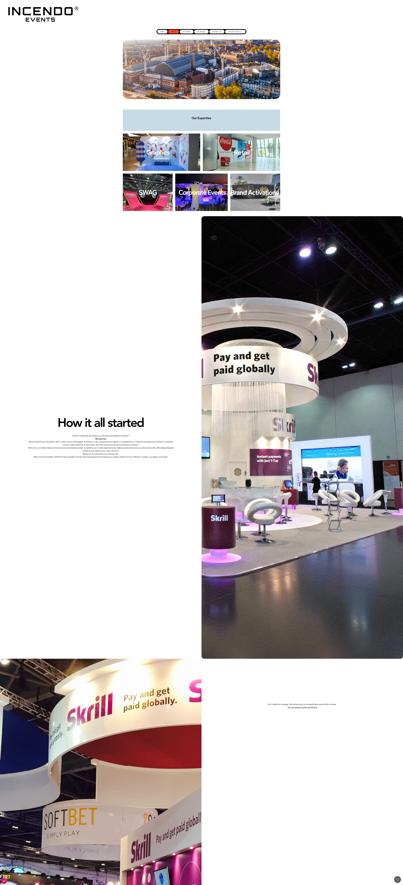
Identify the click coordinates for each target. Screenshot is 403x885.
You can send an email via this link (302, 707)
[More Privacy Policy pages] (241, 31)
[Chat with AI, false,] (4, 881)
